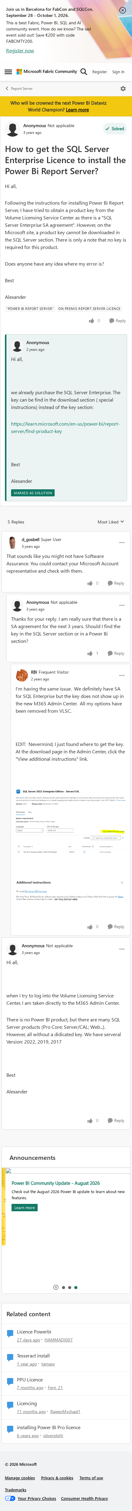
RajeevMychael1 (65, 1411)
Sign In (118, 71)
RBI (34, 672)
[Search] (83, 71)
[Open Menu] (123, 88)
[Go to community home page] (47, 71)
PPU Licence (30, 1380)
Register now (20, 50)
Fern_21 (55, 1387)
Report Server (22, 88)
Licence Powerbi (34, 1332)
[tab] (63, 1287)
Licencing (27, 1403)
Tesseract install (33, 1356)
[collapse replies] (66, 534)
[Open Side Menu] (8, 71)
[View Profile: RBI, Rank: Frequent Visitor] (22, 675)
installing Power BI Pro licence (48, 1427)
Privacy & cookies (57, 1477)
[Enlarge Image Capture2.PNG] (71, 821)
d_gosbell (30, 539)
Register (99, 71)
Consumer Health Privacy (84, 1498)
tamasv (48, 1364)
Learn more (77, 109)
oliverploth (53, 1435)
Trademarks (15, 1489)
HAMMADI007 (59, 1340)
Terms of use (91, 1477)
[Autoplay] (56, 1287)
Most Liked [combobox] (111, 522)
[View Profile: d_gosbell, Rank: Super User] (12, 542)
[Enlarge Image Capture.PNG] (71, 891)
